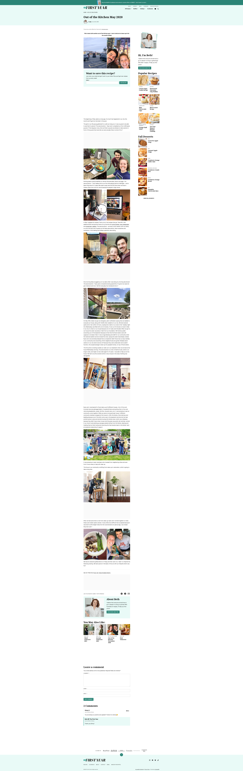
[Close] (142, 375)
